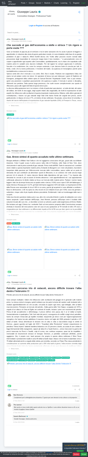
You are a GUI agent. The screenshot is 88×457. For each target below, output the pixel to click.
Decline (76, 454)
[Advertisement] (44, 435)
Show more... (15, 105)
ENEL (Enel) (16, 223)
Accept (84, 454)
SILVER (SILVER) (12, 360)
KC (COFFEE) (56, 357)
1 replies (77, 422)
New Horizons (18, 395)
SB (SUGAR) (65, 357)
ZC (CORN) (51, 360)
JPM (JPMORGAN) (45, 357)
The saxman (18, 405)
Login (83, 3)
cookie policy (49, 452)
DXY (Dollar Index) (12, 357)
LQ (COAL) (10, 114)
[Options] (79, 40)
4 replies (77, 401)
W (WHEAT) (31, 360)
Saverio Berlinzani (20, 416)
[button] (24, 3)
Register (76, 3)
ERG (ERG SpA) (24, 357)
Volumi (9, 223)
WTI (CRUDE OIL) (41, 360)
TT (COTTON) (23, 360)
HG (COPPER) (34, 357)
